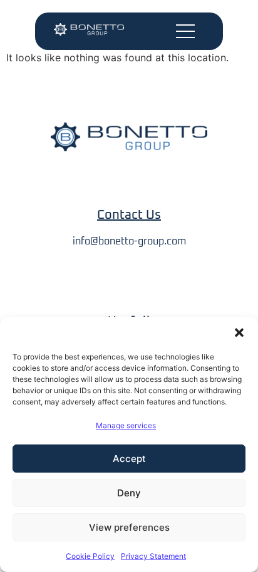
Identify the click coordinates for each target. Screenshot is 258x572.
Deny (129, 493)
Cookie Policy (90, 556)
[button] (239, 332)
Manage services (126, 425)
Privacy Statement (153, 556)
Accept (129, 458)
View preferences (129, 527)
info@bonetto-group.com (129, 241)
